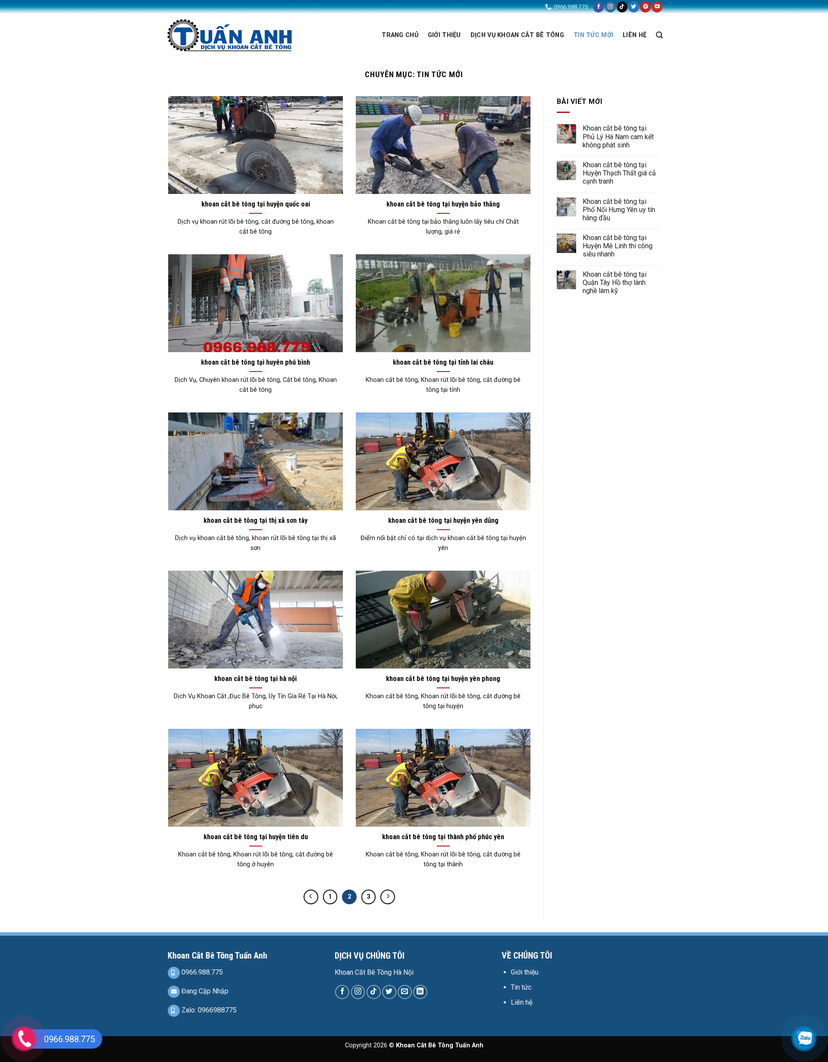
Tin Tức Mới (593, 35)
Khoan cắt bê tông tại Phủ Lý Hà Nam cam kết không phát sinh (618, 136)
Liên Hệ (634, 35)
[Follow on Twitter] (633, 6)
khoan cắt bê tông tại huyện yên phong (443, 679)
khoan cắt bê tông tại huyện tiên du (256, 837)
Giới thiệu (524, 972)
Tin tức (521, 987)
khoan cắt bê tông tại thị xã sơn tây (255, 520)
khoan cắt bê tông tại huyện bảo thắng (443, 204)
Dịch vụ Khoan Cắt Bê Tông (517, 35)
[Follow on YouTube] (657, 6)
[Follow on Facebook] (598, 6)
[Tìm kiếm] (659, 35)
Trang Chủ (400, 35)
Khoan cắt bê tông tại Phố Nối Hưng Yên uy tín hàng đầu (619, 209)
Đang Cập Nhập (204, 991)
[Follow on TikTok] (622, 6)
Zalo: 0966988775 (208, 1010)
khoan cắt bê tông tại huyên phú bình (255, 362)
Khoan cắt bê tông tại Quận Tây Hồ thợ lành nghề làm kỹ (614, 282)
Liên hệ (521, 1002)
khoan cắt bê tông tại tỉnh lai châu (443, 362)
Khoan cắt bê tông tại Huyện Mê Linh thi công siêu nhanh (617, 246)
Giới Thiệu (444, 35)
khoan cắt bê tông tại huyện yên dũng (443, 520)
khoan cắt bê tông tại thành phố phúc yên (443, 837)
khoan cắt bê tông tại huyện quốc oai (255, 204)
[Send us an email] (405, 991)
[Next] (387, 897)
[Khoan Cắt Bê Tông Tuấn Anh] (229, 35)
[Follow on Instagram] (610, 6)
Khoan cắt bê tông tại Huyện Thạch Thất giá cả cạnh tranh (619, 173)
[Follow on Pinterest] (645, 6)
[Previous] (311, 897)
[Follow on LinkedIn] (420, 991)
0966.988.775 (201, 972)
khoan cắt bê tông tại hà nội (255, 679)
